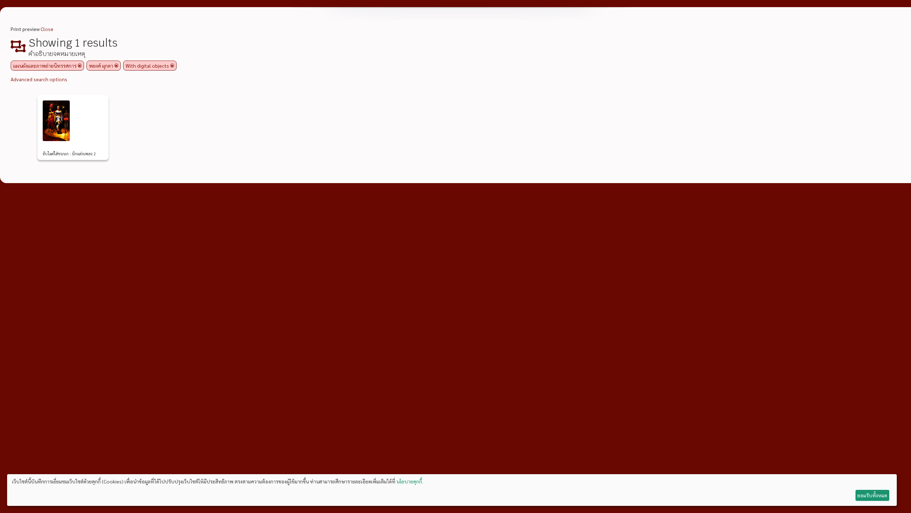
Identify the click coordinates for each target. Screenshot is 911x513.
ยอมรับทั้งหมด (872, 495)
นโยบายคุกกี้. (409, 481)
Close (47, 29)
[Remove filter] (79, 65)
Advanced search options (39, 79)
